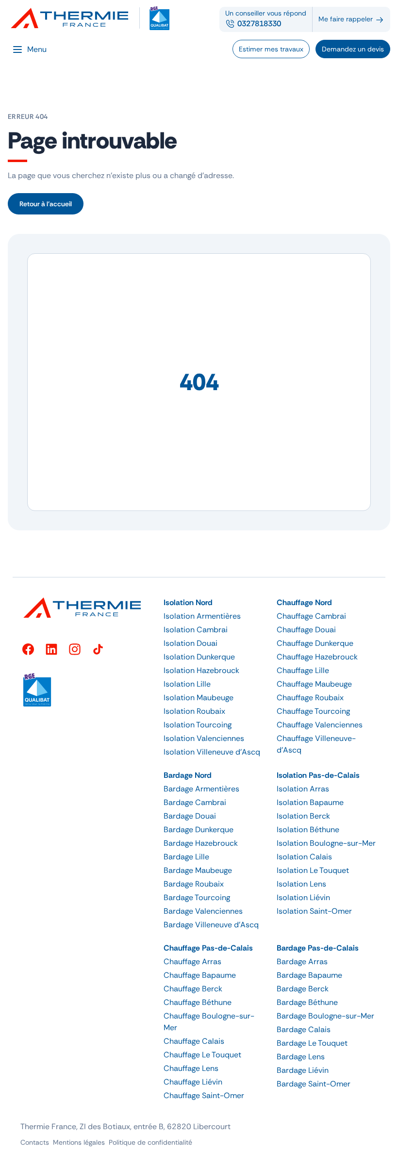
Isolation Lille (187, 684)
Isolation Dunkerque (199, 657)
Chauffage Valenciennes (320, 725)
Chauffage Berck (193, 989)
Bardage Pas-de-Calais (318, 948)
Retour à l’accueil (45, 203)
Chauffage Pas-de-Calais (208, 948)
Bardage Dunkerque (198, 829)
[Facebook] (28, 649)
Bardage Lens (301, 1057)
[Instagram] (75, 649)
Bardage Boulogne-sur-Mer (325, 1016)
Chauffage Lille (303, 670)
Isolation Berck (303, 816)
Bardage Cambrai (195, 802)
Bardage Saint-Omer (313, 1084)
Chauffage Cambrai (311, 616)
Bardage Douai (190, 816)
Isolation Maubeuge (198, 697)
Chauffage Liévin (193, 1082)
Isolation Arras (303, 789)
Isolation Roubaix (194, 711)
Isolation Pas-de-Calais (318, 775)
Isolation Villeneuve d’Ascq (212, 752)
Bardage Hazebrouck (201, 843)
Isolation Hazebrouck (201, 670)
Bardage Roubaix (194, 884)
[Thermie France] (74, 18)
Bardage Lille (186, 857)
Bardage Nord (188, 775)
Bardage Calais (304, 1029)
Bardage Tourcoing (197, 897)
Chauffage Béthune (198, 1002)
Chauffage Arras (192, 961)
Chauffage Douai (306, 630)
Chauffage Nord (304, 602)
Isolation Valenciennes (204, 738)
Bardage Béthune (307, 1002)
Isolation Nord (188, 602)
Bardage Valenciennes (203, 911)
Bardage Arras (302, 961)
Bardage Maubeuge (198, 870)
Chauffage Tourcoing (313, 711)
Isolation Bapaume (310, 802)
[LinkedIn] (51, 649)
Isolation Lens (301, 884)
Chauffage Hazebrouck (317, 657)
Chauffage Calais (194, 1041)
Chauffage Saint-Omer (204, 1095)
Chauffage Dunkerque (315, 643)
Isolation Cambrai (196, 630)
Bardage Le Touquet (312, 1043)
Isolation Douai (190, 643)
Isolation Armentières (202, 616)
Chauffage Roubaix (310, 697)
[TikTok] (98, 649)
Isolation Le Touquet (313, 870)
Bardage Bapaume (309, 975)
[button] (214, 602)
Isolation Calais (304, 857)
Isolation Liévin (303, 897)
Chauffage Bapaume (200, 975)
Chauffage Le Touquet (202, 1055)
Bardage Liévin (303, 1070)
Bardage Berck (303, 989)
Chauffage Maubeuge (314, 684)
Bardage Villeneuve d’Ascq (211, 925)
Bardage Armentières (201, 789)
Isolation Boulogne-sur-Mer (326, 843)
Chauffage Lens (191, 1068)
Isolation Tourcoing (198, 725)
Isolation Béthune (308, 829)
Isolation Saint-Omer (314, 911)
